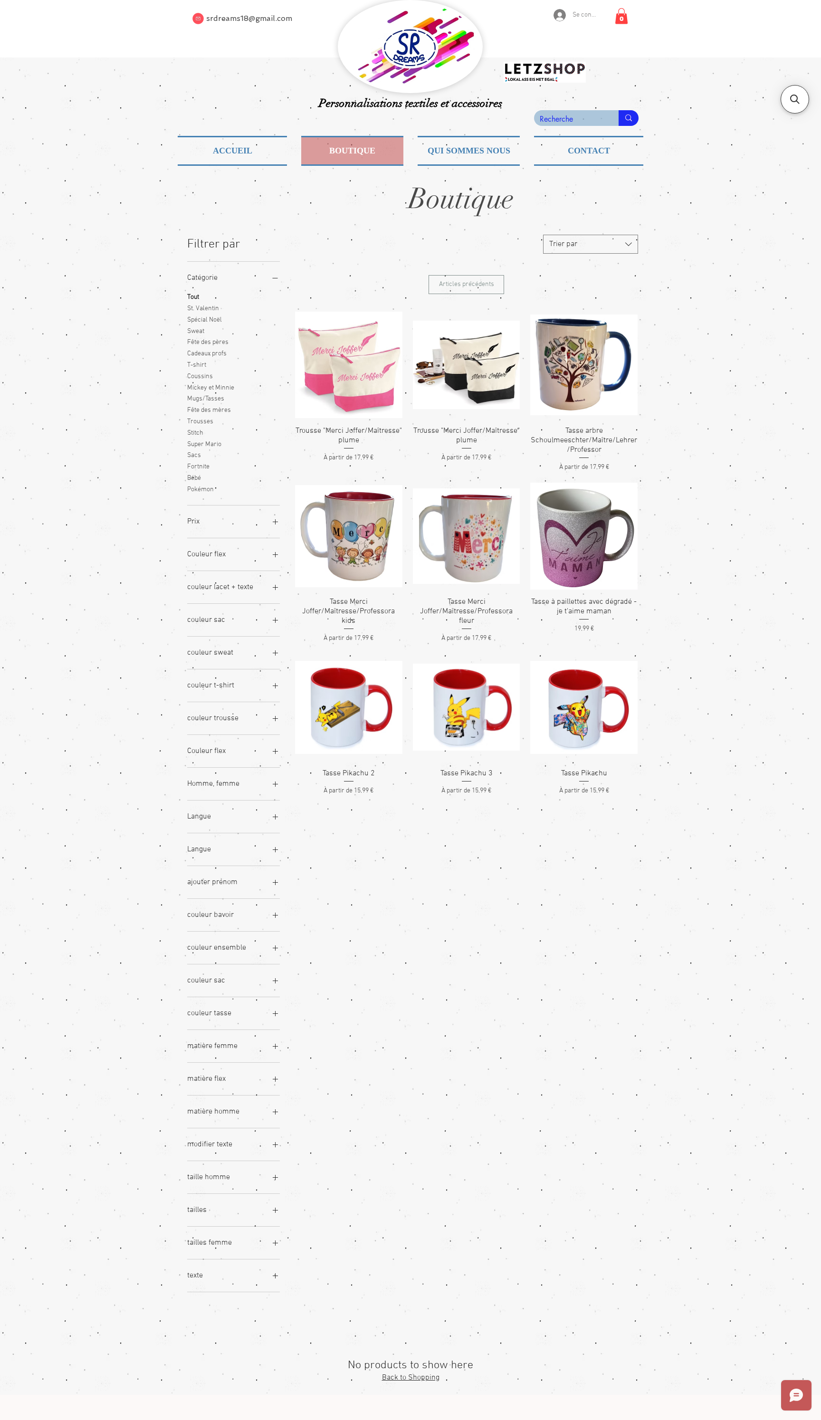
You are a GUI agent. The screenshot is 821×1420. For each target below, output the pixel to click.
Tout (193, 297)
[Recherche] (629, 118)
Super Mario (204, 444)
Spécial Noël (204, 320)
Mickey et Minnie (210, 388)
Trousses (200, 422)
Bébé (194, 478)
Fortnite (198, 467)
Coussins (200, 376)
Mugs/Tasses (205, 399)
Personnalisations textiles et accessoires (410, 103)
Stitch (195, 433)
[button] (621, 16)
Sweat (195, 331)
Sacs (194, 455)
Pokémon (200, 490)
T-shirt (196, 365)
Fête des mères (209, 410)
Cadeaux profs (207, 354)
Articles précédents (466, 284)
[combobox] (590, 244)
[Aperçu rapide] (348, 365)
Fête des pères (208, 342)
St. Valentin (203, 309)
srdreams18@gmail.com (249, 18)
